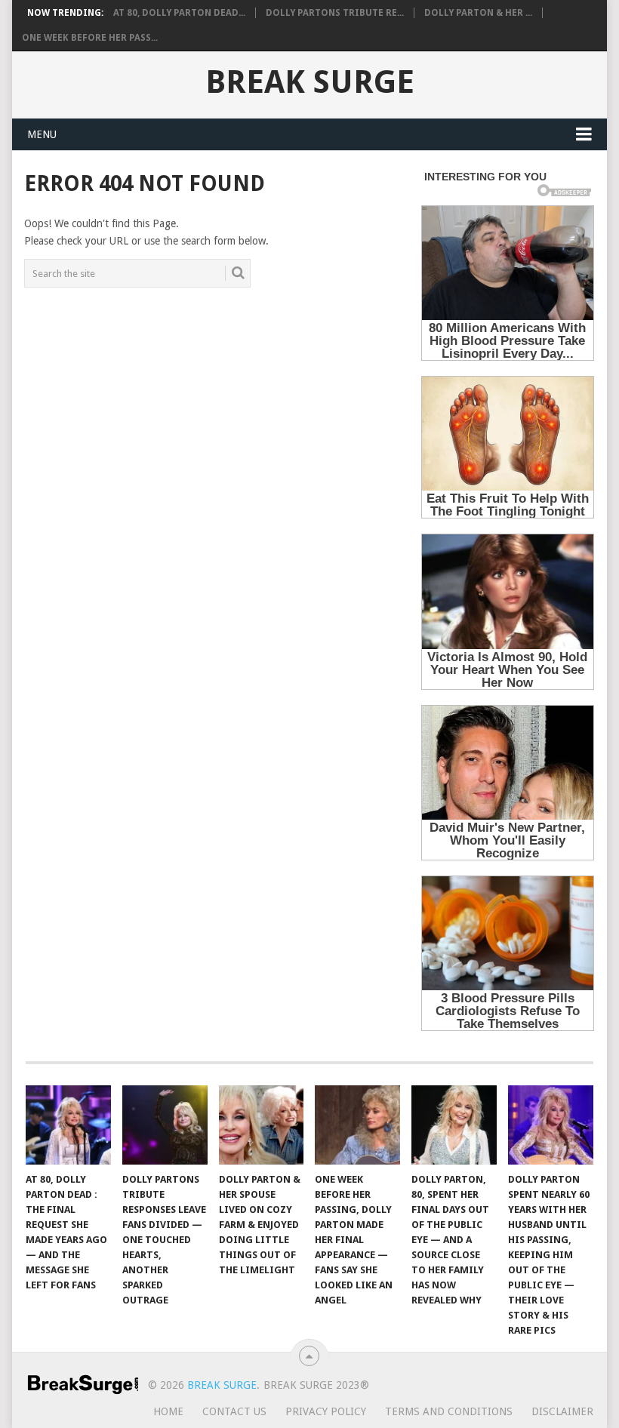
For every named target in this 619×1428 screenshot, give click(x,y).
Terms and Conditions (449, 1411)
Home (168, 1411)
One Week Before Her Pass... (90, 37)
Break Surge (309, 82)
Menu (42, 134)
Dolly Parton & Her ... (478, 13)
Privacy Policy (325, 1411)
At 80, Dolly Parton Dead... (179, 13)
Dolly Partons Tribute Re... (335, 13)
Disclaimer (562, 1411)
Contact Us (234, 1411)
